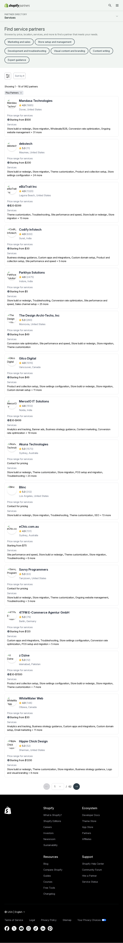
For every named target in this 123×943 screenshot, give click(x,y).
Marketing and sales (19, 41)
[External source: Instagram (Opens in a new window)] (28, 928)
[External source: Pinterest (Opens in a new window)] (50, 928)
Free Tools (49, 887)
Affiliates (86, 839)
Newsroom (49, 839)
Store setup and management (54, 41)
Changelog (49, 893)
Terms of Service (13, 920)
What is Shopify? (52, 815)
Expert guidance (17, 59)
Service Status (90, 881)
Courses (47, 881)
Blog (45, 863)
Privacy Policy (49, 920)
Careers (47, 827)
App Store (87, 827)
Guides (47, 875)
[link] (46, 786)
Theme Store (89, 821)
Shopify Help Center (93, 863)
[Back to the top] (7, 810)
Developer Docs (91, 815)
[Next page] (76, 786)
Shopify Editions (52, 821)
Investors (48, 833)
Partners (86, 833)
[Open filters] (7, 76)
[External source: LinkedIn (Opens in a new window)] (42, 928)
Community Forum (92, 869)
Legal (32, 920)
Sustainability (50, 845)
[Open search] (110, 5)
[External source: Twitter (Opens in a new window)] (14, 928)
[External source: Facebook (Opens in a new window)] (6, 928)
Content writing (101, 50)
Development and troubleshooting (27, 50)
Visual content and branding (69, 50)
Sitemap (67, 920)
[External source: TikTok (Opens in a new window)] (35, 928)
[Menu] (117, 5)
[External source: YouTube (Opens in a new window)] (21, 928)
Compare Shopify (52, 869)
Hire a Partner (89, 875)
